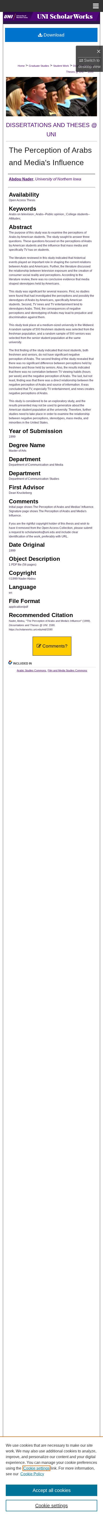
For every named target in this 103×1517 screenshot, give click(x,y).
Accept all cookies (52, 1490)
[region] (51, 1476)
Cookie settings (36, 1468)
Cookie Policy (32, 1474)
